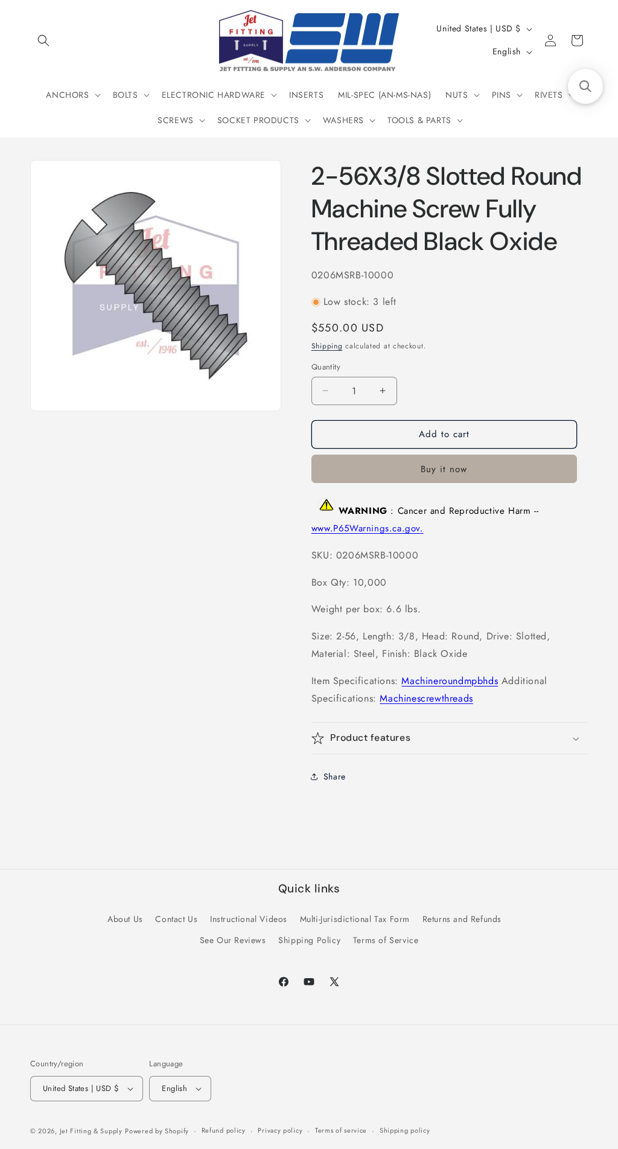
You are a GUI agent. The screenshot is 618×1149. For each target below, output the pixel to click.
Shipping (327, 346)
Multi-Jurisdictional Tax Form (355, 919)
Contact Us (176, 919)
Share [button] (334, 776)
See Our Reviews (233, 940)
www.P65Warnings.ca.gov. (367, 528)
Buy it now (444, 469)
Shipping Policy (309, 940)
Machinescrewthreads (426, 698)
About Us (125, 919)
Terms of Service (386, 940)
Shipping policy (405, 1130)
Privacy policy (280, 1130)
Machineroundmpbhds (449, 681)
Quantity (325, 367)
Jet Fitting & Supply (91, 1131)
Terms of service (341, 1130)
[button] (43, 40)
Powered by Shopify (157, 1131)
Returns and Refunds (462, 919)
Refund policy (224, 1130)
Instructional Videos (248, 919)
